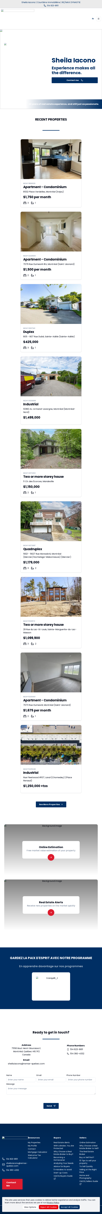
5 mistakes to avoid (63, 1169)
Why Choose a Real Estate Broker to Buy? (63, 1153)
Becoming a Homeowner (59, 1158)
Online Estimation (87, 1142)
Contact (32, 1149)
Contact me (73, 80)
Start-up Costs (60, 1172)
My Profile (32, 1145)
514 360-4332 (77, 1053)
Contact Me (11, 1184)
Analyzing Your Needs (63, 1163)
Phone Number (73, 1075)
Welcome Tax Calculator (34, 1156)
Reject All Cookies (49, 1207)
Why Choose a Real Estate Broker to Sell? (89, 1147)
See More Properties (49, 804)
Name (9, 1075)
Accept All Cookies (69, 1207)
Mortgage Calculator (37, 1152)
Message (10, 1084)
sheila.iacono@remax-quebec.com (26, 1063)
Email (39, 1075)
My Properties (34, 1142)
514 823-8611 (76, 1049)
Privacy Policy (53, 1202)
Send (49, 1106)
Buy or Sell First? (86, 1157)
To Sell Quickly (86, 1166)
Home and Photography (85, 1176)
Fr (93, 18)
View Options (30, 1207)
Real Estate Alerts (62, 1142)
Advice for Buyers (62, 1166)
